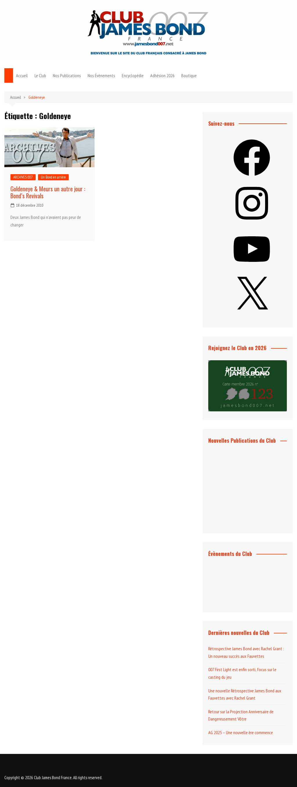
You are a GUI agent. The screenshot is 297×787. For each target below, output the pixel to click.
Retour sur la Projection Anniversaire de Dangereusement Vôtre (241, 715)
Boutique (189, 75)
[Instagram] (251, 223)
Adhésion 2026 (162, 75)
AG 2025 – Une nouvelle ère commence (240, 732)
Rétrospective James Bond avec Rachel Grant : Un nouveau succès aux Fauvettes (246, 652)
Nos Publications (67, 75)
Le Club (40, 75)
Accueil (22, 75)
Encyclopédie (133, 75)
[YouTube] (251, 269)
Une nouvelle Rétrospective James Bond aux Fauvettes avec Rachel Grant (244, 694)
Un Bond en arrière (53, 177)
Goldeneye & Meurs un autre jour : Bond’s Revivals (47, 192)
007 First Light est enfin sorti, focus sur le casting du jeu (242, 673)
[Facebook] (251, 178)
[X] (251, 315)
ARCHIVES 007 (23, 177)
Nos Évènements (101, 75)
